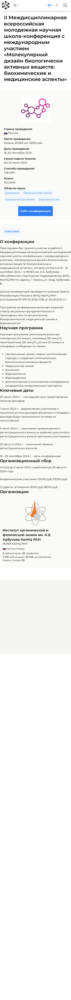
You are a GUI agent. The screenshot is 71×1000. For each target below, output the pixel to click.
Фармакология (49, 199)
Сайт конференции (35, 211)
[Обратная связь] (57, 5)
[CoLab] (5, 5)
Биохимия (12, 192)
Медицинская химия (37, 192)
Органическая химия (20, 199)
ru (50, 5)
